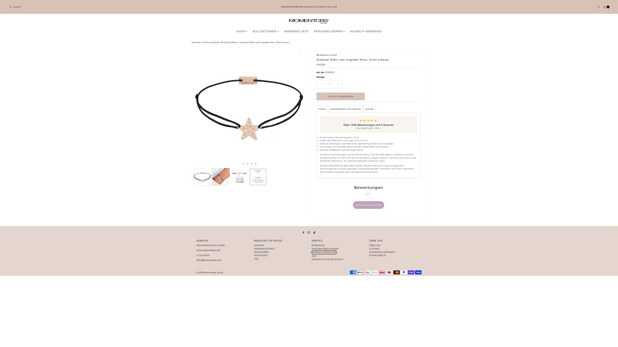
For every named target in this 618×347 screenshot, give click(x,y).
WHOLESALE (261, 255)
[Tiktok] (314, 232)
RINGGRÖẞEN (261, 252)
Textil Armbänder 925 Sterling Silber (220, 42)
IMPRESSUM (318, 245)
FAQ (256, 258)
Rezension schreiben (369, 205)
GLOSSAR (374, 248)
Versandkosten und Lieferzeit (345, 109)
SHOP (241, 31)
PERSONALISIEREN (328, 31)
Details (322, 109)
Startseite (196, 42)
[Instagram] (309, 232)
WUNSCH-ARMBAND (366, 31)
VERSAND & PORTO (264, 248)
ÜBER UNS (374, 245)
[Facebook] (303, 232)
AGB (314, 256)
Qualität (369, 109)
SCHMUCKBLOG (377, 255)
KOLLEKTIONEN (265, 31)
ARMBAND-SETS (296, 31)
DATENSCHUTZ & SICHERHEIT (327, 259)
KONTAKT (259, 245)
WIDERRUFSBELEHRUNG (325, 248)
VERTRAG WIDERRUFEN (324, 252)
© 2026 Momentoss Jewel (209, 272)
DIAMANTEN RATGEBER (382, 252)
